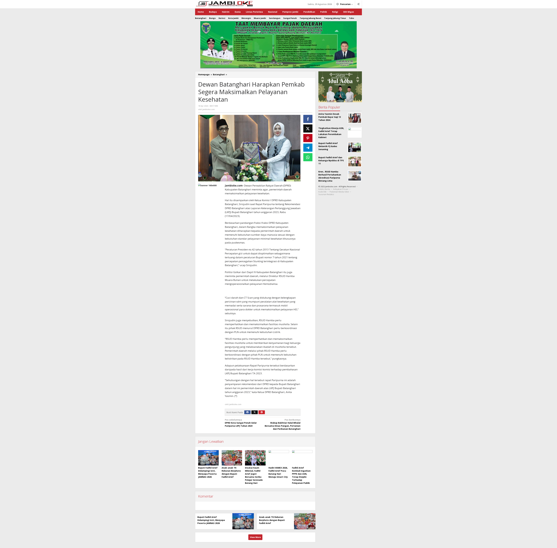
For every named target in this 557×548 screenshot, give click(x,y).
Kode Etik (322, 191)
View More (255, 537)
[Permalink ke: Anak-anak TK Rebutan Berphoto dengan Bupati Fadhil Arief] (232, 457)
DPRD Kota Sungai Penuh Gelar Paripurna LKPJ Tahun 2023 (241, 422)
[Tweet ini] (308, 128)
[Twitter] (254, 412)
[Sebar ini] (308, 119)
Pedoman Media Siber (339, 191)
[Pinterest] (261, 412)
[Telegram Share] (308, 148)
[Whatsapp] (308, 157)
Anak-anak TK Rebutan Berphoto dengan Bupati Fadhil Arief (272, 520)
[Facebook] (247, 412)
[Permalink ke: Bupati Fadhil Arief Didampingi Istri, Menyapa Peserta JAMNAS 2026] (208, 457)
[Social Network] (358, 4)
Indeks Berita (324, 189)
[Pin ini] (308, 138)
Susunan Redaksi (326, 194)
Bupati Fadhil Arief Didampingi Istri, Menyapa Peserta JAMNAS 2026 (211, 520)
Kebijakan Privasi (340, 189)
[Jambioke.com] (224, 3)
